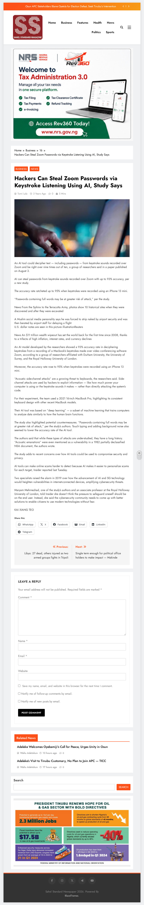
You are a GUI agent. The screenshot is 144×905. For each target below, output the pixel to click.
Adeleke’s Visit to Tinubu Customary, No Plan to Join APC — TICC (61, 761)
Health (97, 23)
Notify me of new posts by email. (40, 701)
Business (66, 23)
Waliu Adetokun (29, 753)
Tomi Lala (22, 193)
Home (52, 23)
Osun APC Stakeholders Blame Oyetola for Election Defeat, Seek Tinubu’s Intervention (70, 6)
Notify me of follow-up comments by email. (46, 694)
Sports (110, 32)
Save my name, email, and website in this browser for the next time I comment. (67, 686)
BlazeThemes (71, 895)
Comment (25, 597)
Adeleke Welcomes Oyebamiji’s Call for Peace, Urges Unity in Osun (62, 747)
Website (23, 671)
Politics (96, 32)
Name (23, 641)
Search (18, 780)
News (110, 23)
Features (82, 23)
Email (22, 656)
